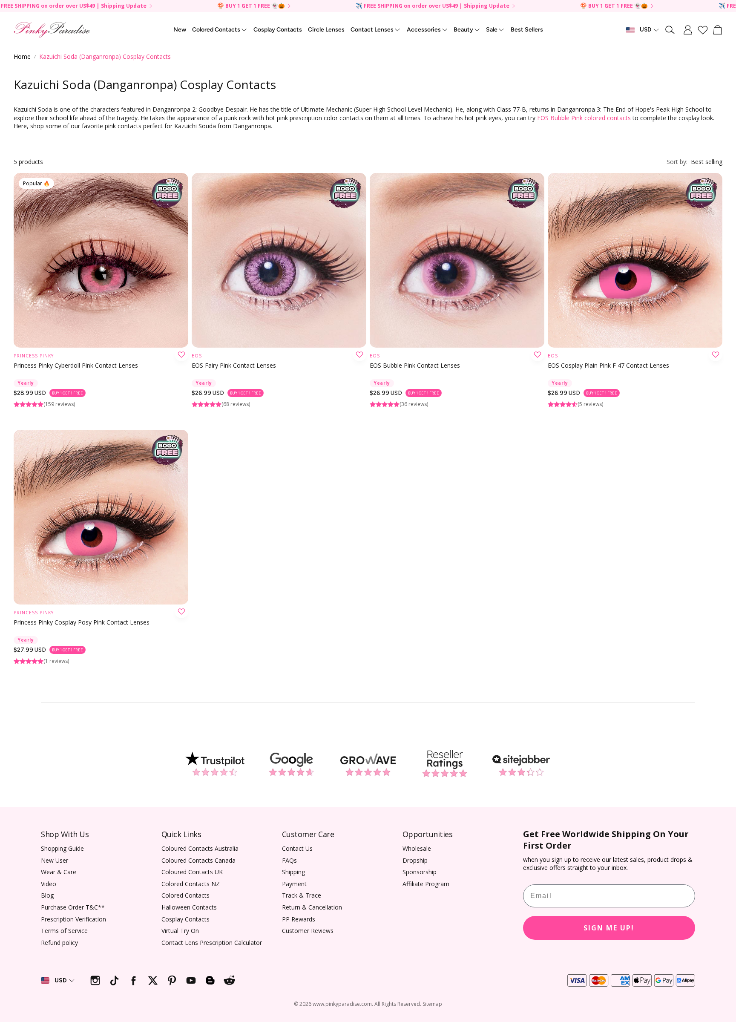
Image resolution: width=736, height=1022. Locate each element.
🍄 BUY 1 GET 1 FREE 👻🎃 (251, 6)
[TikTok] (114, 980)
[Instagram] (95, 980)
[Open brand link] (214, 764)
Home (22, 56)
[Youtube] (191, 980)
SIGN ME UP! (609, 928)
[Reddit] (229, 980)
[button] (670, 30)
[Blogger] (210, 980)
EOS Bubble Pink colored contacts (584, 118)
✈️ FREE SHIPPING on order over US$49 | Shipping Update (432, 6)
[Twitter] (152, 980)
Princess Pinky (34, 356)
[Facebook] (133, 980)
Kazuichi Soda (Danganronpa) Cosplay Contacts (105, 56)
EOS (197, 356)
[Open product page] (279, 260)
